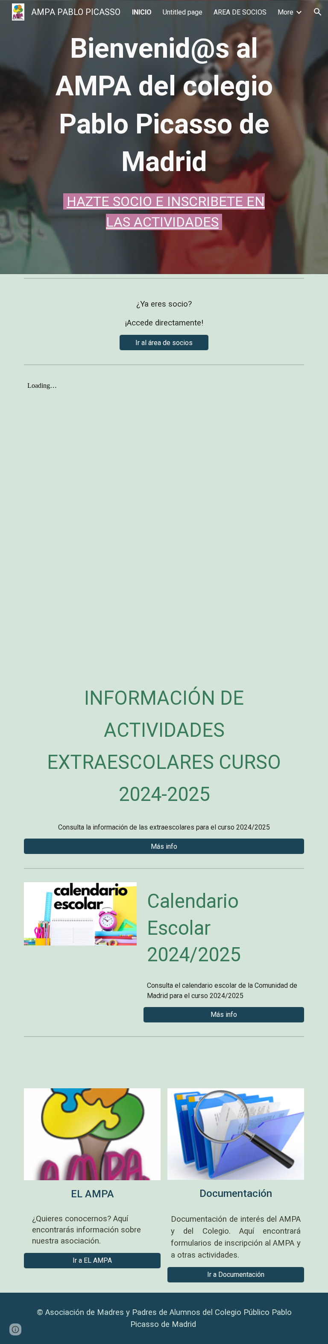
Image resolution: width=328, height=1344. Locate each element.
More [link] (285, 12)
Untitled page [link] (182, 12)
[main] (164, 131)
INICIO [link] (142, 12)
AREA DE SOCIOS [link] (240, 12)
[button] (318, 12)
